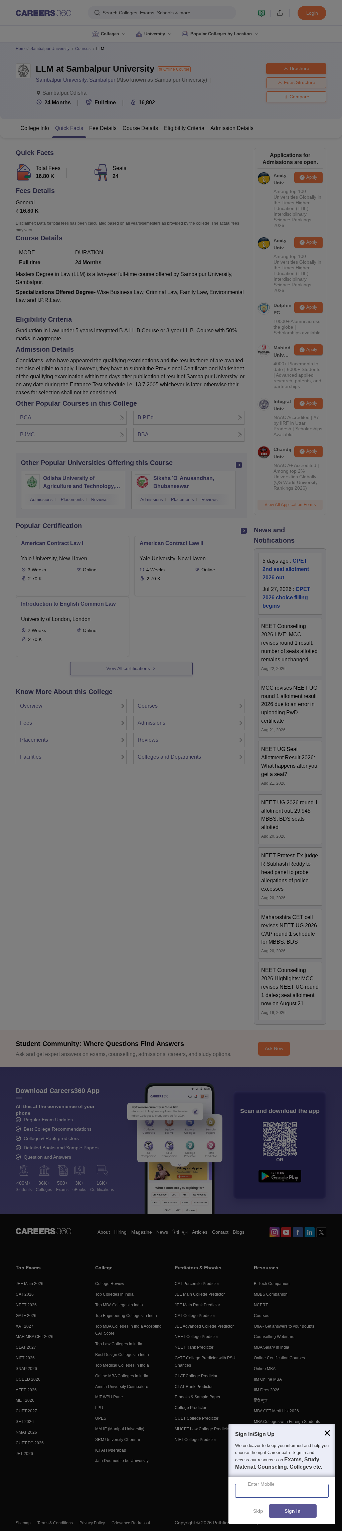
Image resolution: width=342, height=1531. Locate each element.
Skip (258, 1511)
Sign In (293, 1511)
